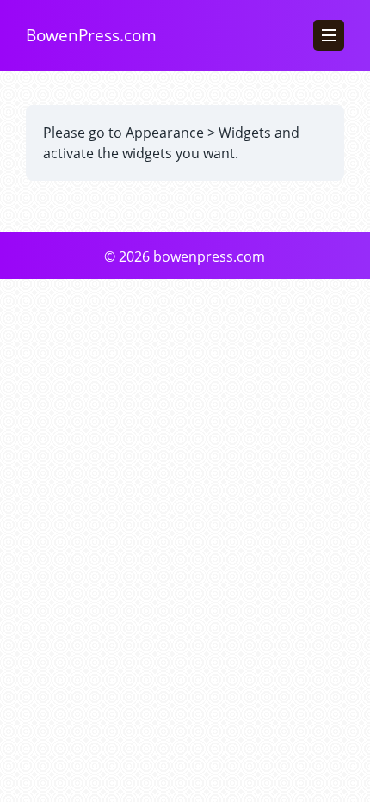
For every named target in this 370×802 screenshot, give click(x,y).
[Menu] (328, 35)
